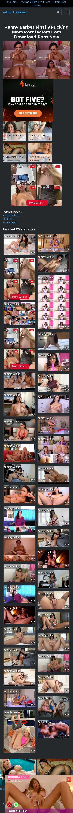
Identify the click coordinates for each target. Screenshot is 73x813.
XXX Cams (12, 1)
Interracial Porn (28, 1)
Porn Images (10, 222)
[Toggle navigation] (66, 12)
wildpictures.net (15, 12)
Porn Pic (7, 218)
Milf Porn (45, 1)
